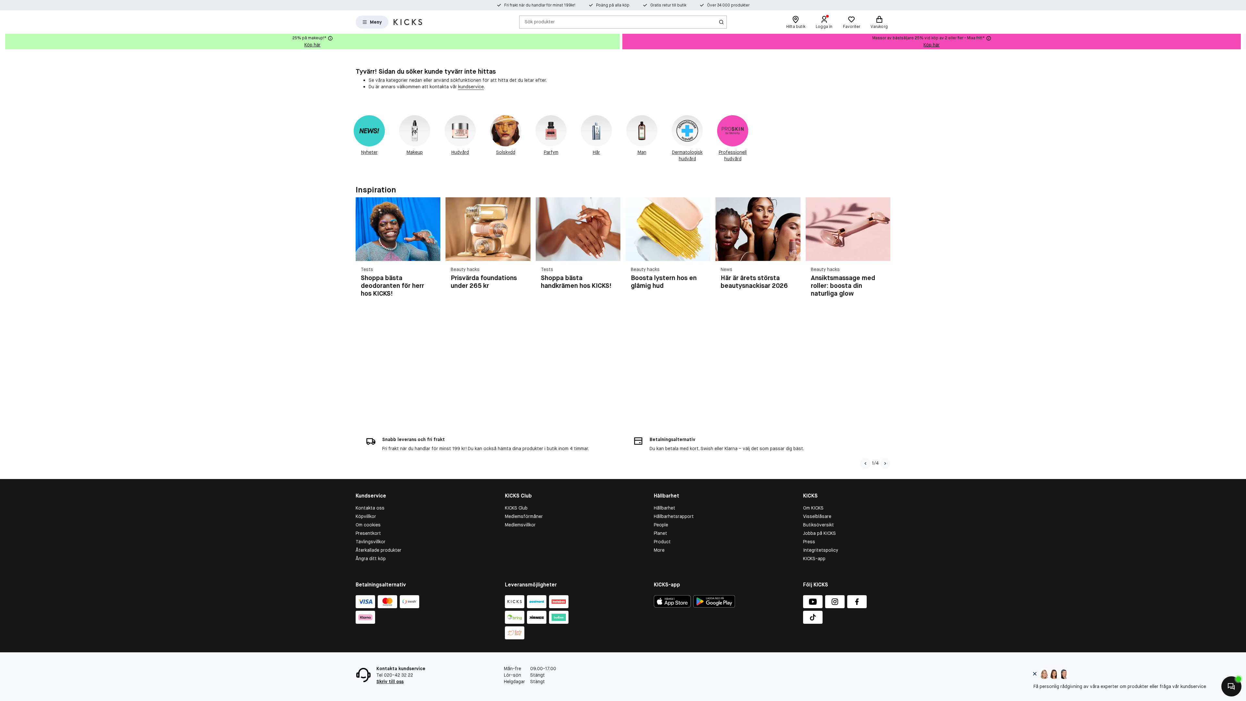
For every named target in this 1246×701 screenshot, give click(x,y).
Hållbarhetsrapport (674, 516)
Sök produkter (540, 22)
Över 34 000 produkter (728, 5)
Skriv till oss (390, 681)
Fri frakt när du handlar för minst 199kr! (539, 5)
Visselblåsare (817, 516)
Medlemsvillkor (520, 525)
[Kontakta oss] (1231, 686)
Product (662, 542)
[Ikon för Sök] (721, 22)
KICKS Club (516, 508)
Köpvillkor (366, 516)
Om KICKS (813, 508)
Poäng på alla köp (612, 5)
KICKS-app (814, 558)
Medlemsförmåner (524, 516)
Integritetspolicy (820, 550)
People (661, 525)
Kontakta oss (370, 508)
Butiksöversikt (818, 525)
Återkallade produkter (378, 550)
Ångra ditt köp (371, 558)
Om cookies (368, 525)
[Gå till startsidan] (408, 22)
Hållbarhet (664, 508)
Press (809, 542)
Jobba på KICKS (819, 533)
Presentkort (368, 533)
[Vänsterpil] (865, 463)
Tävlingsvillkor (370, 542)
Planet (660, 533)
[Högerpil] (1241, 41)
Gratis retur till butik (668, 5)
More (659, 550)
